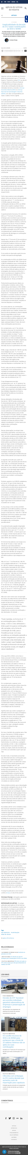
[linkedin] (21, 1118)
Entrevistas (14, 1128)
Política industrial (8, 961)
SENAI (13, 1)
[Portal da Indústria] (1, 1)
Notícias (14, 1125)
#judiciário (7, 932)
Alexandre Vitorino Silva (10, 952)
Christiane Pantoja (13, 40)
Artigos (14, 1130)
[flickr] (17, 1118)
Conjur (8, 893)
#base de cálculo (6, 934)
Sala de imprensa (14, 1134)
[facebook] (6, 1118)
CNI (5, 1)
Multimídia (14, 1137)
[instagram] (13, 1118)
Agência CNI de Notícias (8, 938)
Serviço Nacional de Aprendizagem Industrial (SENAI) (11, 91)
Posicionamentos (8, 995)
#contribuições (15, 932)
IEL (17, 1)
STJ (19, 80)
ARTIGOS (14, 15)
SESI (8, 1)
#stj (2, 932)
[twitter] (9, 1118)
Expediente (14, 1139)
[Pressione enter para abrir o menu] (2, 8)
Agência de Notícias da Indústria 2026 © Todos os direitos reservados (14, 1147)
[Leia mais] (14, 986)
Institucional (6, 956)
